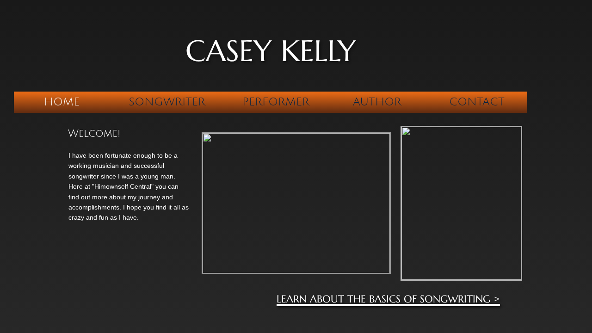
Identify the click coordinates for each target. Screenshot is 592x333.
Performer (275, 102)
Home (62, 102)
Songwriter (167, 102)
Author (377, 102)
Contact (477, 102)
